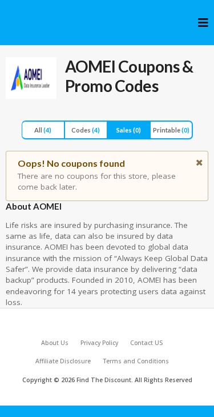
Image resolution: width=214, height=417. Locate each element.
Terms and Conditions (136, 361)
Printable (171, 130)
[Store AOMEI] (31, 78)
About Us (54, 343)
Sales (128, 130)
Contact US (146, 343)
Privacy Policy (99, 343)
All (42, 130)
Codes (85, 130)
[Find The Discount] (19, 19)
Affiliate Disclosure (63, 361)
